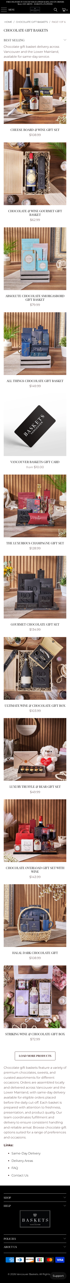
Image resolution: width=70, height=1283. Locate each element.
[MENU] (2, 10)
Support (58, 1276)
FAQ (14, 1168)
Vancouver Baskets (27, 1274)
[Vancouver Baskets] (35, 10)
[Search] (55, 10)
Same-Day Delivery (25, 1153)
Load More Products (35, 1056)
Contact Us (19, 1175)
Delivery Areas (22, 1161)
